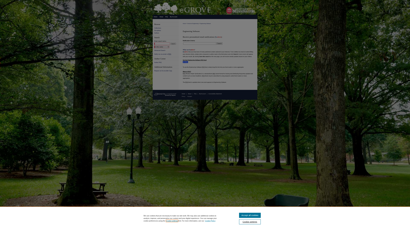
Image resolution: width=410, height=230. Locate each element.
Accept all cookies (249, 215)
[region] (205, 218)
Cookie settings (172, 221)
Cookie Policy (210, 221)
